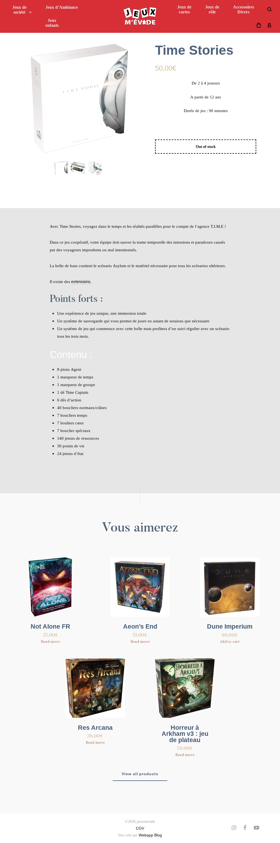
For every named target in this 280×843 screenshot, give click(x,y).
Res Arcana (95, 727)
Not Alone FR (50, 626)
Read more (50, 641)
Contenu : (71, 354)
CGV (140, 828)
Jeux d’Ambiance (61, 7)
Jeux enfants (52, 22)
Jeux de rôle (212, 9)
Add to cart (230, 641)
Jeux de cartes (184, 9)
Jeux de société (19, 9)
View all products (140, 774)
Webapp (146, 835)
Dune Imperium (229, 626)
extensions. (81, 281)
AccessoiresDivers (243, 9)
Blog (158, 835)
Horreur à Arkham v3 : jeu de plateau (185, 733)
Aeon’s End (140, 626)
